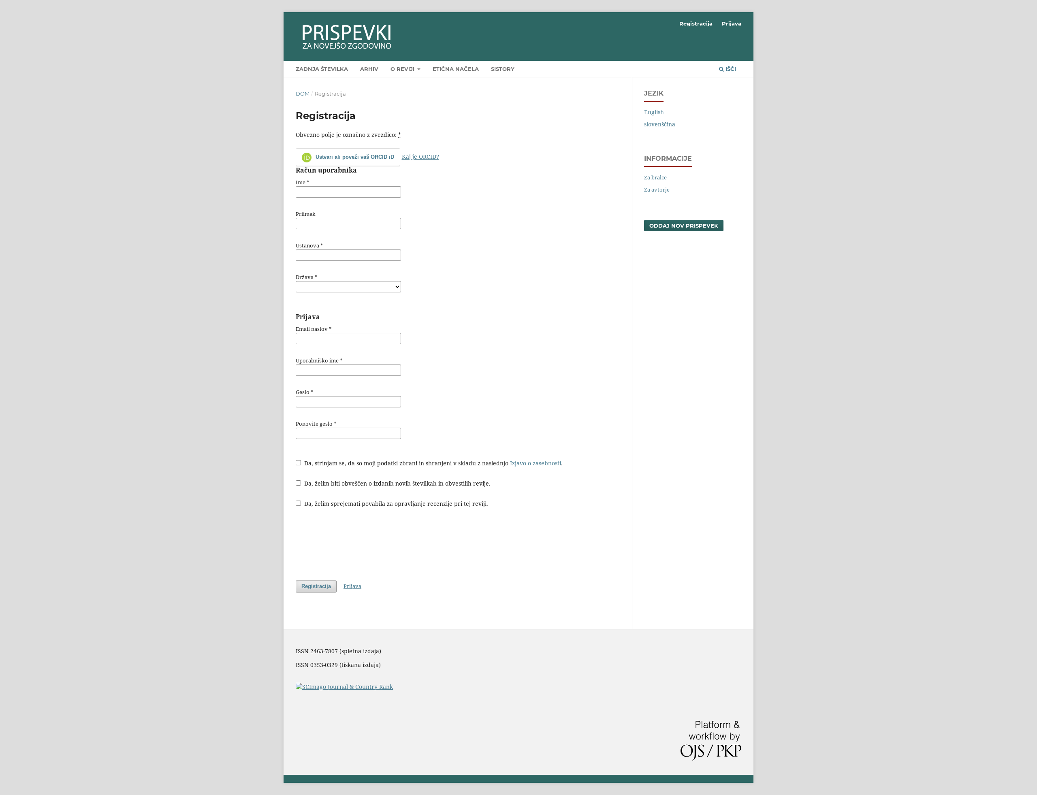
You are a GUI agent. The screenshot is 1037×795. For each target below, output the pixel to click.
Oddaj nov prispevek (683, 225)
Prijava (731, 23)
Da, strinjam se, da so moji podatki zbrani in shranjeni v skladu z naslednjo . (433, 463)
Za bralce (655, 177)
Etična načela (456, 69)
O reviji (403, 69)
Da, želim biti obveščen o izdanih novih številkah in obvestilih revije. (397, 483)
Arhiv (369, 69)
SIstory (502, 69)
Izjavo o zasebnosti (535, 463)
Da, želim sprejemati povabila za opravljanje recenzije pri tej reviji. (395, 503)
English (654, 112)
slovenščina (659, 124)
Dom (302, 93)
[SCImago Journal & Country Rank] (344, 687)
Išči (730, 69)
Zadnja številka (322, 69)
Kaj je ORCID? (420, 156)
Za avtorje (657, 189)
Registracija (696, 23)
